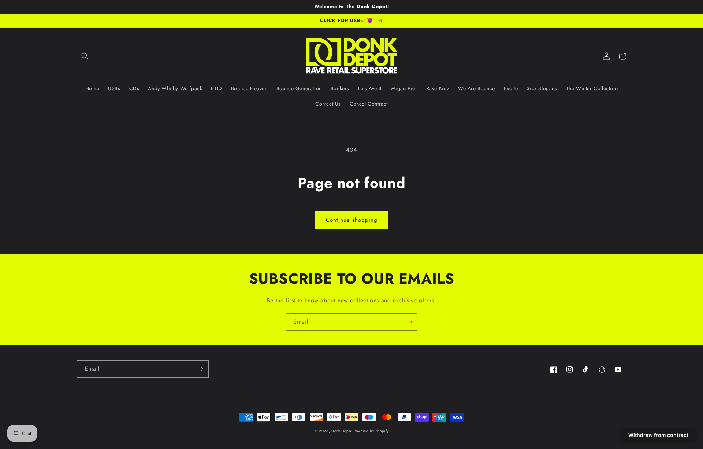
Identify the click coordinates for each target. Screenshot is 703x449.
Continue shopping (351, 220)
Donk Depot (341, 431)
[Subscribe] (409, 322)
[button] (85, 56)
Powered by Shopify (371, 431)
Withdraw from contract (658, 435)
